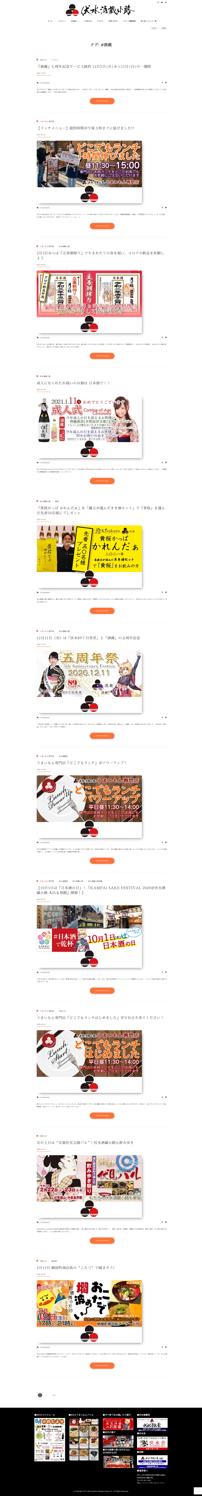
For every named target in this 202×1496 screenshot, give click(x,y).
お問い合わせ (113, 21)
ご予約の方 (88, 21)
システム (61, 21)
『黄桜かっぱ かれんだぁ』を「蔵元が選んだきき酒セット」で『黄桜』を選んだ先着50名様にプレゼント (101, 510)
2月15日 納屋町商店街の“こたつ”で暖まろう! (76, 1268)
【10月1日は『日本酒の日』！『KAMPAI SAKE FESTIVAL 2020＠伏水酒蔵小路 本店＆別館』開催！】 (101, 890)
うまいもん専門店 (47, 121)
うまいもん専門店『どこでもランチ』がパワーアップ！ (82, 763)
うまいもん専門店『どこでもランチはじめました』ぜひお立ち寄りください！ (100, 1018)
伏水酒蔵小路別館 (95, 881)
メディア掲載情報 (129, 21)
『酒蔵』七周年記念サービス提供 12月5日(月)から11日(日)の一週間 (94, 66)
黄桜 (57, 501)
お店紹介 (74, 21)
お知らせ (43, 60)
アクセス (100, 21)
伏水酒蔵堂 (63, 756)
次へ (54, 1395)
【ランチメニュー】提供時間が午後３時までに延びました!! (85, 128)
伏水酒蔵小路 (64, 246)
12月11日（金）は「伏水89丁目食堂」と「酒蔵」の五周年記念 (88, 638)
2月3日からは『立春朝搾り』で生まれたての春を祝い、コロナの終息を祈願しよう (100, 255)
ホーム (50, 21)
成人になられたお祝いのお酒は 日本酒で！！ (74, 383)
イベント (55, 60)
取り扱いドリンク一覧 (149, 21)
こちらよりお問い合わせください (153, 1483)
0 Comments (45, 83)
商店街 (54, 1261)
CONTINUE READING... (102, 101)
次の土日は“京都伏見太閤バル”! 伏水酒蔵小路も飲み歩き (85, 1143)
